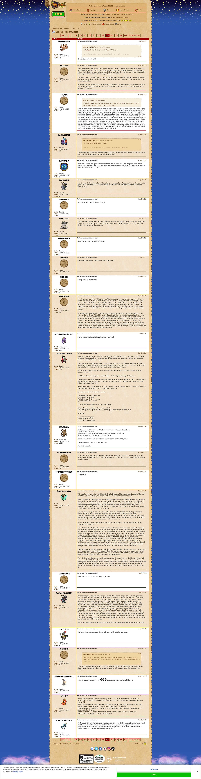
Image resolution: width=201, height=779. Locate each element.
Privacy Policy (18, 772)
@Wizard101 (109, 14)
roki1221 (64, 277)
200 (80, 35)
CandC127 (64, 257)
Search (84, 24)
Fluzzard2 (64, 629)
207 (112, 35)
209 (121, 35)
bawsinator (64, 180)
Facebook (130, 14)
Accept (153, 774)
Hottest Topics (109, 24)
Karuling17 (64, 161)
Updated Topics (96, 24)
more (139, 46)
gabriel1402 (64, 199)
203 (94, 35)
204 (98, 35)
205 (103, 35)
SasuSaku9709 (64, 135)
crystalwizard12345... (64, 334)
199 (76, 35)
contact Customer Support (119, 17)
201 (85, 35)
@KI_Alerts (120, 14)
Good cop (64, 696)
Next (125, 35)
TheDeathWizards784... (64, 676)
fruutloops (64, 296)
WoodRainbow (64, 41)
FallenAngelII (64, 238)
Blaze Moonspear (64, 491)
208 (116, 35)
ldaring (64, 95)
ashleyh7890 (64, 574)
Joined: (56, 56)
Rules (119, 24)
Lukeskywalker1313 (64, 353)
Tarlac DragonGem (64, 593)
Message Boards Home (61, 28)
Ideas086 (64, 66)
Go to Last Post (134, 35)
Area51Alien (64, 427)
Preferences (154, 769)
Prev (62, 35)
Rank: (56, 54)
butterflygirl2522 (64, 720)
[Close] (197, 771)
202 (89, 35)
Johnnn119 (64, 649)
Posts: (56, 57)
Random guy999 (64, 453)
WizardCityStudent (64, 472)
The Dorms (76, 28)
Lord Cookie (64, 219)
